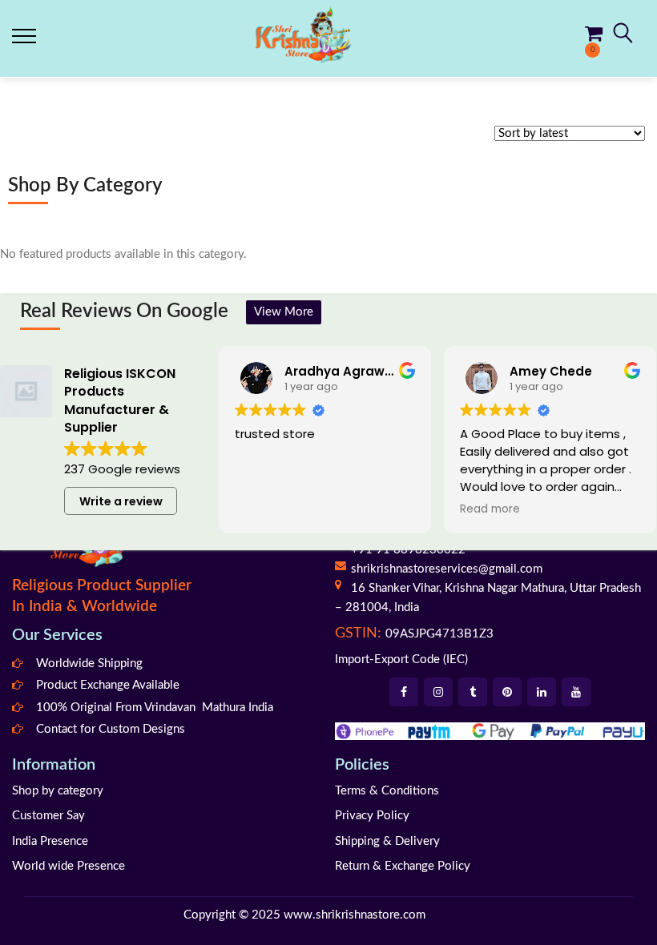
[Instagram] (438, 692)
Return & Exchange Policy (402, 866)
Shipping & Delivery (387, 841)
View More (283, 312)
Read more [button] (490, 509)
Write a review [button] (121, 501)
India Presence (50, 841)
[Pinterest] (507, 692)
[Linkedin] (541, 692)
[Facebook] (403, 692)
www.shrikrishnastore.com (354, 915)
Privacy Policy (372, 816)
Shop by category (57, 791)
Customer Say (48, 816)
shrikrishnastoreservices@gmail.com (446, 569)
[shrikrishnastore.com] (303, 34)
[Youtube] (576, 692)
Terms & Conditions (387, 791)
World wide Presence (68, 866)
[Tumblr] (472, 692)
